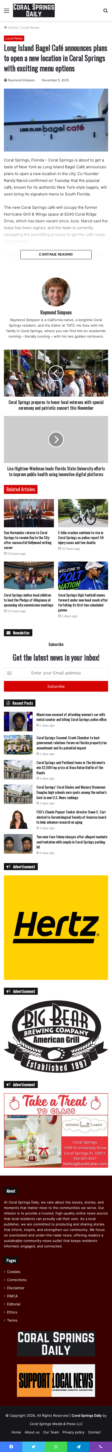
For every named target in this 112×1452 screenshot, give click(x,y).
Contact (94, 1432)
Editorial (13, 1304)
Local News (30, 27)
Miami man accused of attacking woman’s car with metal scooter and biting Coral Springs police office (71, 716)
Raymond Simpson (21, 80)
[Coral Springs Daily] (34, 10)
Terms (12, 1320)
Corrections (17, 1280)
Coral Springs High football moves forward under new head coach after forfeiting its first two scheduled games (83, 602)
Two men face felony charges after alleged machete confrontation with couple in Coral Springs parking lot (71, 841)
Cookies (13, 1272)
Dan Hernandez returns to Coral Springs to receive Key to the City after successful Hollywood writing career (28, 540)
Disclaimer (15, 1288)
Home (12, 27)
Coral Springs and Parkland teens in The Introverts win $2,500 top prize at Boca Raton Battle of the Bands (70, 767)
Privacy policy (73, 1432)
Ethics (12, 1312)
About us (32, 1432)
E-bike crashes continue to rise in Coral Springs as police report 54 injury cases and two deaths (81, 537)
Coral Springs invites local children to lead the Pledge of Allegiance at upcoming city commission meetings (28, 600)
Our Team (51, 1432)
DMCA (12, 1296)
